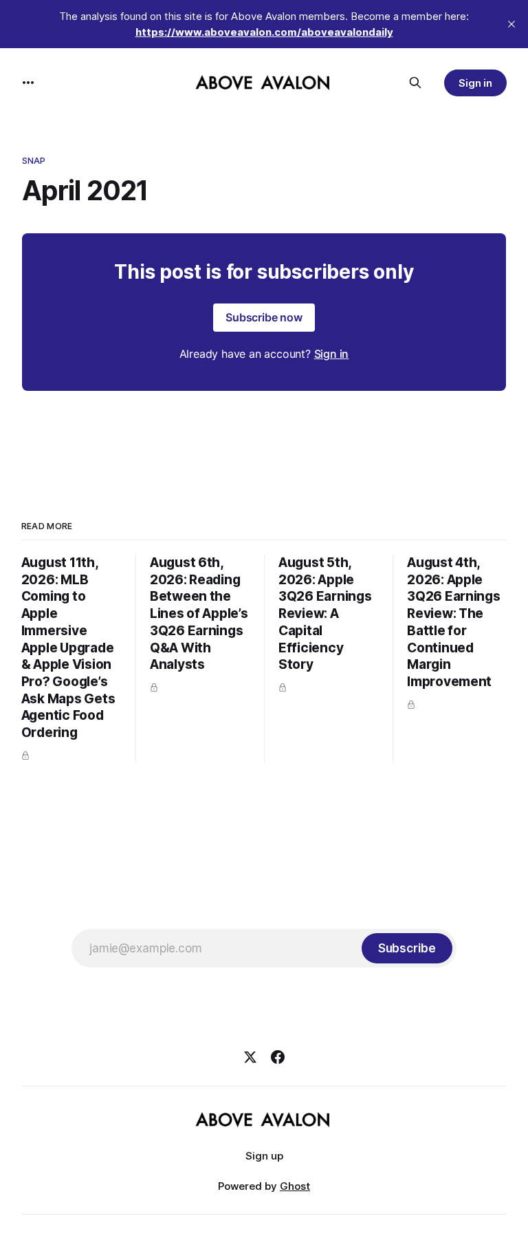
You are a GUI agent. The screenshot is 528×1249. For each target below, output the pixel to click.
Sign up (264, 1155)
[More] (28, 83)
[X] (250, 1057)
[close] (511, 24)
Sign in (476, 82)
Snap (34, 160)
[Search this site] (415, 83)
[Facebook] (278, 1057)
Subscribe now (264, 317)
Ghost (295, 1186)
